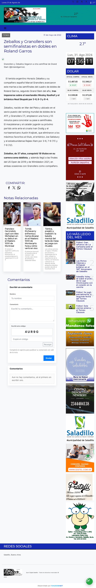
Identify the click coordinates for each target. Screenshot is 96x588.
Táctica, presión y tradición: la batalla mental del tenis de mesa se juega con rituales (51, 237)
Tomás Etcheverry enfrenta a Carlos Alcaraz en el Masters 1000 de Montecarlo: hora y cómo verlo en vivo (32, 239)
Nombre (13, 294)
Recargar (48, 344)
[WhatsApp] (78, 2)
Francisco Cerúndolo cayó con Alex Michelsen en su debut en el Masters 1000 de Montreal (12, 237)
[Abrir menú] (5, 28)
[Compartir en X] (14, 188)
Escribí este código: (18, 326)
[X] (83, 2)
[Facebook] (87, 2)
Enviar (49, 358)
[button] (74, 2)
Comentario (14, 304)
